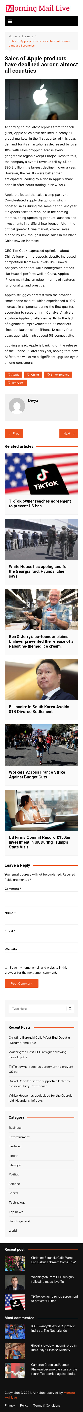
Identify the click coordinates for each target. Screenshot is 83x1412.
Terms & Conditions (47, 1405)
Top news (16, 1212)
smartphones (60, 374)
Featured (15, 1146)
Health (13, 1156)
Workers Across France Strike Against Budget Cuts (37, 774)
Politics (14, 1174)
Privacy (10, 1405)
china (35, 374)
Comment (13, 889)
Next (66, 433)
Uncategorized (19, 1221)
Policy (24, 1405)
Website (11, 949)
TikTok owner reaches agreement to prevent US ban (40, 503)
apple (15, 374)
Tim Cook (17, 382)
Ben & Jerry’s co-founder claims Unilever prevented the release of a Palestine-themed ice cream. (41, 641)
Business (15, 1128)
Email (10, 931)
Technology (17, 1202)
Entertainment (19, 1137)
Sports (13, 1193)
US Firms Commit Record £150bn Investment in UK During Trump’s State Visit (39, 842)
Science (14, 1184)
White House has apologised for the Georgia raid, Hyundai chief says (38, 571)
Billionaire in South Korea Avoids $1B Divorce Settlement (39, 709)
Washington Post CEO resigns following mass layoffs (37, 1054)
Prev (16, 433)
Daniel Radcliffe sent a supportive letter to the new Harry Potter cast (39, 1083)
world (13, 1230)
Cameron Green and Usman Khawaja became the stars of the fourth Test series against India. (54, 1369)
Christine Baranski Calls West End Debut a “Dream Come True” (39, 1040)
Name (10, 913)
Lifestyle (15, 1165)
